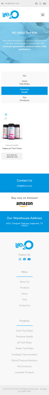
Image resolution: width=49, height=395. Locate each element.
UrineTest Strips (24, 82)
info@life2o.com (24, 185)
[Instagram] (40, 3)
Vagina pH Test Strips (12, 148)
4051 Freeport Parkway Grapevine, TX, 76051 (24, 224)
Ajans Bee (26, 391)
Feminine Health (12, 145)
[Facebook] (36, 3)
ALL (24, 75)
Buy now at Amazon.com (12, 156)
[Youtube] (44, 3)
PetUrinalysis (24, 99)
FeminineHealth (24, 91)
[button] (42, 14)
